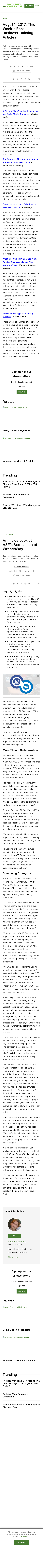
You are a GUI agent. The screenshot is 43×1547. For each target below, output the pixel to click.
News (5, 18)
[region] (21, 1537)
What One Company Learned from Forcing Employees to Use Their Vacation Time (20, 262)
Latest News (8, 534)
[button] (4, 5)
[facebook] (13, 79)
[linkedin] (17, 79)
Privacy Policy (25, 1536)
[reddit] (25, 79)
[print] (39, 79)
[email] (29, 79)
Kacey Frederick (21, 566)
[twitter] (21, 79)
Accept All (21, 1542)
